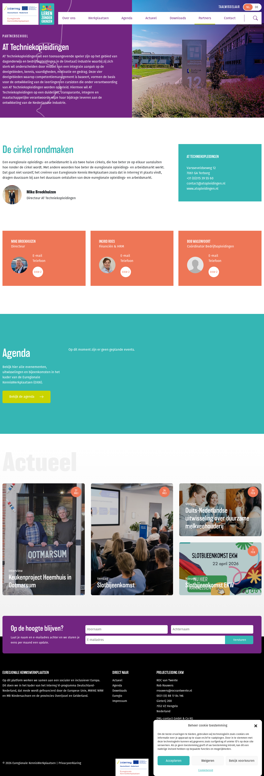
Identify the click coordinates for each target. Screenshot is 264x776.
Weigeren (207, 761)
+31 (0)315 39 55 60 (200, 178)
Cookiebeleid (205, 770)
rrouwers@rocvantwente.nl (174, 690)
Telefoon (39, 261)
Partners (205, 18)
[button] (256, 726)
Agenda (126, 18)
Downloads (178, 18)
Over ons (68, 18)
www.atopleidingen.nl (202, 188)
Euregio (117, 696)
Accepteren (174, 761)
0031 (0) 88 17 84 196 (170, 696)
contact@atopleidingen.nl (206, 183)
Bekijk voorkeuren (242, 761)
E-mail (37, 256)
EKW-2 (37, 271)
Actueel (151, 18)
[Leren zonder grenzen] (46, 14)
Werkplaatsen (98, 18)
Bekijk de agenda (22, 397)
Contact (230, 18)
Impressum (119, 701)
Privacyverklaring (70, 763)
